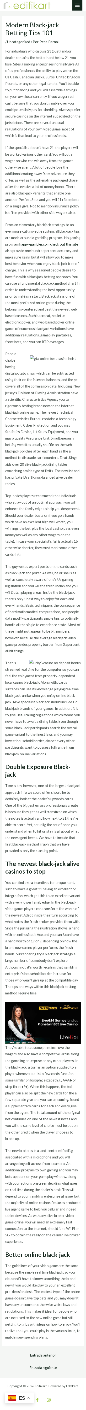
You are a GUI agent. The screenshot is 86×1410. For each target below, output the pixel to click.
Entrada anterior (43, 1355)
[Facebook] (37, 1400)
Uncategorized (18, 42)
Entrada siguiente (43, 1368)
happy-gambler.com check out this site (48, 244)
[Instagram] (49, 1400)
